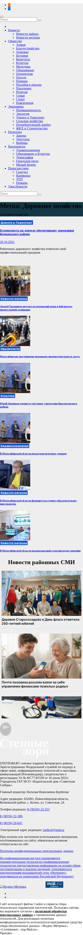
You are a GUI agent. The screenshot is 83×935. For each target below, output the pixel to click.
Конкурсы (23, 59)
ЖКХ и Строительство (32, 128)
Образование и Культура (33, 153)
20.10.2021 (7, 242)
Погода (21, 77)
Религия (21, 92)
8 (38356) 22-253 (38, 809)
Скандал (22, 172)
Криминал (23, 175)
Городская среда (27, 161)
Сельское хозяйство (29, 121)
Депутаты (23, 139)
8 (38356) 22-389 (11, 816)
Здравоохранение (28, 150)
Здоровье (22, 52)
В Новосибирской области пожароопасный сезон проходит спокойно (40, 550)
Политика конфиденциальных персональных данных (37, 851)
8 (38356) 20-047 (11, 823)
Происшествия (18, 168)
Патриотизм (24, 74)
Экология (22, 113)
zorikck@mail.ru (53, 830)
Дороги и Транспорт (30, 117)
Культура (22, 63)
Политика (15, 132)
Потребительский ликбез (33, 124)
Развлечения (24, 103)
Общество (15, 41)
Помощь (22, 81)
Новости (14, 30)
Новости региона (28, 37)
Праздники (23, 88)
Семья (20, 95)
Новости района (27, 34)
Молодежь (23, 66)
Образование (25, 70)
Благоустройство (27, 48)
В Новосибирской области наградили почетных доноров (33, 453)
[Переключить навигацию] (1, 16)
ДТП (19, 179)
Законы (21, 135)
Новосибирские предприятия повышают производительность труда (40, 356)
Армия (20, 44)
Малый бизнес (26, 164)
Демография (24, 157)
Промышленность (28, 110)
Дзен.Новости (17, 186)
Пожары (22, 183)
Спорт (20, 99)
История (22, 55)
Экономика (16, 106)
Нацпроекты (16, 146)
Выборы (22, 143)
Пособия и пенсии (29, 84)
